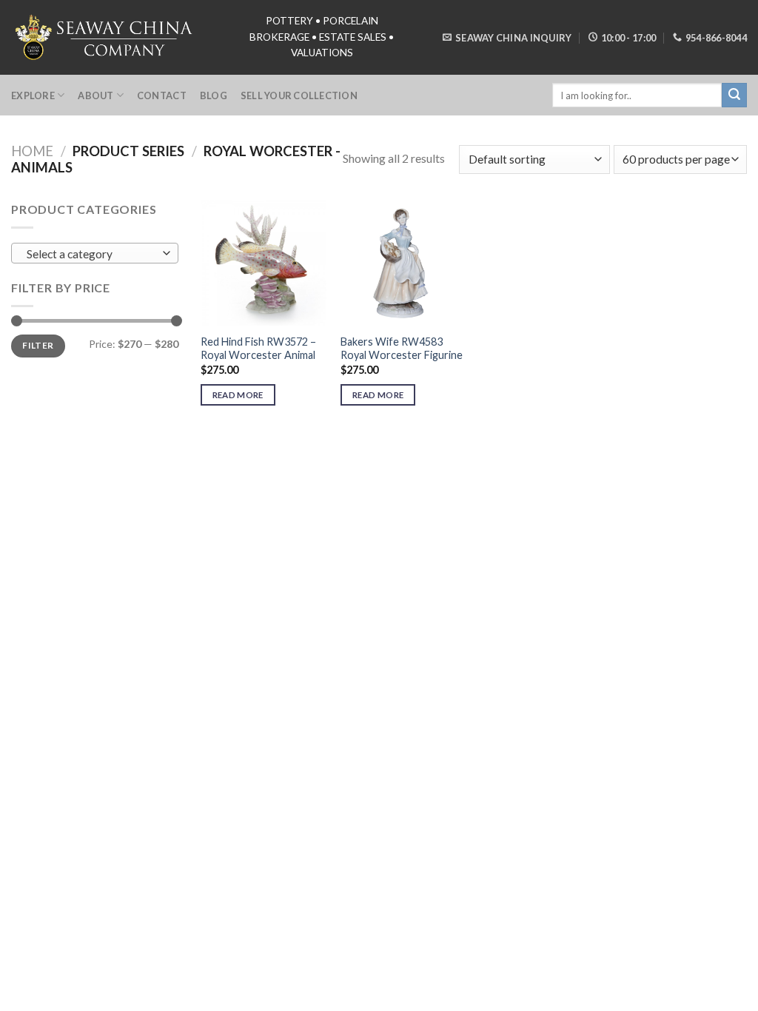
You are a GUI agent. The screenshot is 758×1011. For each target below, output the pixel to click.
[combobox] (94, 253)
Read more (238, 395)
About (95, 95)
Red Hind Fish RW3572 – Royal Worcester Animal (258, 348)
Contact (162, 95)
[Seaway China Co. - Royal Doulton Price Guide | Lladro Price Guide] (105, 37)
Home (32, 151)
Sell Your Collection (299, 95)
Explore (33, 95)
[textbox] (91, 253)
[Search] (734, 95)
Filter (37, 345)
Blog (213, 95)
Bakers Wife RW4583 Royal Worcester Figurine (402, 348)
